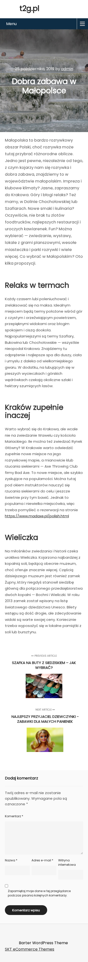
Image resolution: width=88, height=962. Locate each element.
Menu (11, 24)
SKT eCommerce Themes (29, 949)
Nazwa (11, 860)
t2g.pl (29, 8)
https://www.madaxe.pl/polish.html (37, 516)
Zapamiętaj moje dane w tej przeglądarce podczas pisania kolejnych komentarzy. (39, 893)
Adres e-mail (42, 860)
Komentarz (14, 816)
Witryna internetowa (67, 862)
